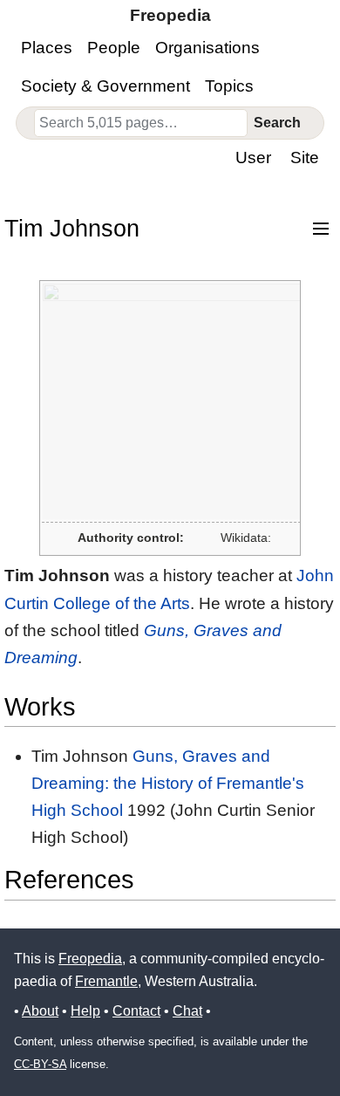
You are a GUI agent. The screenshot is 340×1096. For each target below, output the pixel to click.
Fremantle (106, 981)
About (40, 1011)
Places (46, 47)
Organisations (207, 47)
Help (85, 1011)
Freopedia (90, 958)
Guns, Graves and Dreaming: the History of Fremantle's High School (167, 783)
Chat (187, 1011)
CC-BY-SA (40, 1064)
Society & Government (105, 86)
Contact (136, 1011)
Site (304, 157)
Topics (229, 86)
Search (277, 122)
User (253, 157)
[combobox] (141, 123)
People (113, 47)
